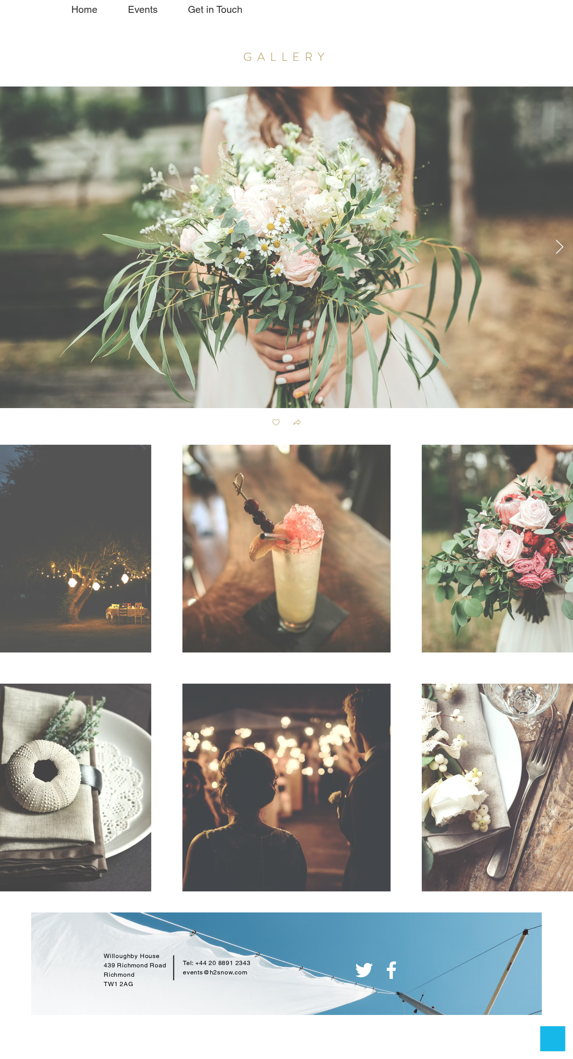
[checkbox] (276, 423)
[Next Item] (559, 247)
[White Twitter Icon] (364, 970)
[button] (297, 423)
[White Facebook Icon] (391, 970)
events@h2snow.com (215, 972)
